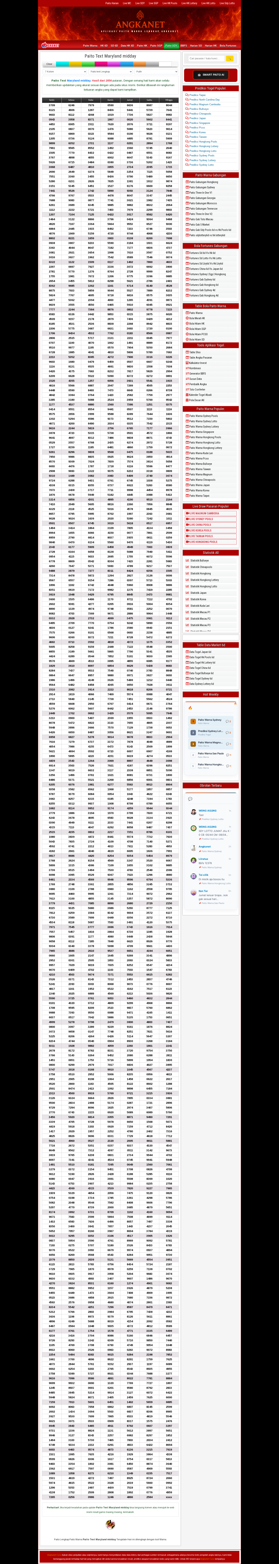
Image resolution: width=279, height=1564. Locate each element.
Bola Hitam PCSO (198, 334)
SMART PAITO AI (211, 74)
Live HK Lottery (189, 3)
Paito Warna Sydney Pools (203, 415)
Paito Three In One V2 (200, 213)
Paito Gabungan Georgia (202, 198)
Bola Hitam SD (197, 339)
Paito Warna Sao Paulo (213, 903)
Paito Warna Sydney (212, 851)
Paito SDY (171, 45)
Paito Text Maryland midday (110, 56)
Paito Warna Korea (199, 490)
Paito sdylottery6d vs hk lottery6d (207, 235)
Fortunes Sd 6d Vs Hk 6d (202, 252)
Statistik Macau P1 (200, 612)
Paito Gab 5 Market (199, 224)
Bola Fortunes (228, 45)
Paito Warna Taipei (199, 495)
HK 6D (104, 45)
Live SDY (140, 3)
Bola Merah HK (197, 318)
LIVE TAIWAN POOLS (201, 536)
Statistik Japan (198, 592)
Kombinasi (195, 368)
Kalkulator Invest (197, 362)
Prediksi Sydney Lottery (202, 160)
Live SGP (153, 3)
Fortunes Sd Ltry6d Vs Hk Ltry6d (206, 263)
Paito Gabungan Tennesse (203, 208)
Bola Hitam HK (196, 323)
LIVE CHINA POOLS (200, 524)
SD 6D (114, 45)
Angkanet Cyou (54, 1555)
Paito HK (142, 45)
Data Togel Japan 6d (200, 651)
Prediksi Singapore (199, 123)
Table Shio (195, 352)
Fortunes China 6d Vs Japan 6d (206, 268)
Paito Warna (90, 45)
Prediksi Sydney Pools (201, 155)
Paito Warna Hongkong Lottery (205, 447)
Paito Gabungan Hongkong (203, 182)
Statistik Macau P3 (200, 625)
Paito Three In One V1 (200, 192)
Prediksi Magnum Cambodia (204, 104)
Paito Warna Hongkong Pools (205, 437)
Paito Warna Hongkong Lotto (204, 442)
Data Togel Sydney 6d (200, 678)
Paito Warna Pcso (199, 458)
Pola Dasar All (196, 400)
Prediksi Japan (197, 118)
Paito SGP (156, 45)
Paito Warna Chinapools (202, 479)
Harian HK (211, 45)
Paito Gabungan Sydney (202, 187)
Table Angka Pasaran (200, 357)
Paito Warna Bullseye (200, 463)
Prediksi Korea (197, 132)
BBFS (183, 45)
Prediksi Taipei (197, 95)
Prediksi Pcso (197, 127)
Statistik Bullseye (199, 560)
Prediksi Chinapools (200, 113)
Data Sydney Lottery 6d (201, 683)
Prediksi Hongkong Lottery (203, 146)
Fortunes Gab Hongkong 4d (203, 295)
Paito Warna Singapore (201, 431)
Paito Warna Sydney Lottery (204, 426)
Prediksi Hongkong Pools (203, 141)
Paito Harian (112, 3)
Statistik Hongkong (200, 573)
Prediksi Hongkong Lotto (202, 151)
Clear (49, 64)
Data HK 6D (127, 45)
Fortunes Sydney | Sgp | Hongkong (207, 274)
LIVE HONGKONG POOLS (203, 541)
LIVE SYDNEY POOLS (201, 519)
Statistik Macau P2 (200, 618)
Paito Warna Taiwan (200, 469)
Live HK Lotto (208, 3)
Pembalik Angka (198, 384)
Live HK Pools (170, 3)
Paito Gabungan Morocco (203, 203)
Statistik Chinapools (201, 567)
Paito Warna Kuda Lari (201, 453)
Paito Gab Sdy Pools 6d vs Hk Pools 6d (210, 229)
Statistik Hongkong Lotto (203, 586)
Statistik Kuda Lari (200, 605)
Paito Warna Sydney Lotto (203, 421)
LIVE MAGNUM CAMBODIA (204, 513)
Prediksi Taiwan (198, 136)
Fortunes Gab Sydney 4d (202, 290)
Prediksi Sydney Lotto (201, 164)
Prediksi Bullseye (199, 109)
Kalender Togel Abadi (200, 394)
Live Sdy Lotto (227, 3)
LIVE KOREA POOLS (200, 530)
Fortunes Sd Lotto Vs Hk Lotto (205, 258)
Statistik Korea (198, 599)
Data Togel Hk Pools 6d (201, 657)
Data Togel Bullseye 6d (201, 673)
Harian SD (196, 45)
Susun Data (195, 378)
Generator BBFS (197, 373)
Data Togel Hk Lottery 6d (202, 662)
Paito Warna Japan (199, 485)
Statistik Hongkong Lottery (204, 579)
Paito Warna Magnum (200, 474)
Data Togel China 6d (200, 667)
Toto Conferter (197, 389)
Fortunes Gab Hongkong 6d (203, 284)
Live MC (127, 3)
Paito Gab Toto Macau (201, 219)
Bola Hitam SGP (197, 328)
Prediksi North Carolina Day (204, 99)
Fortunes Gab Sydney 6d (202, 279)
